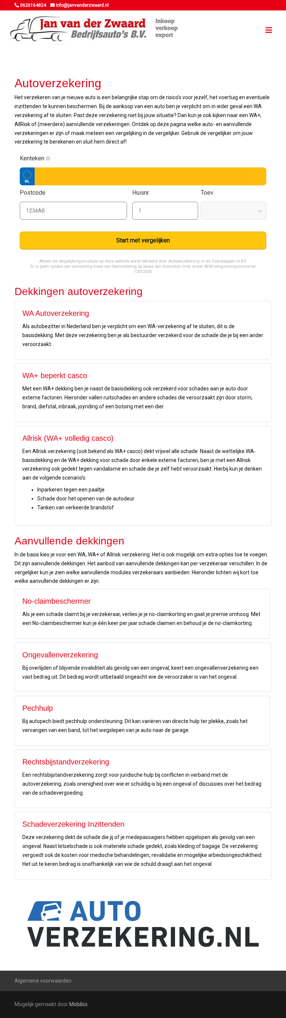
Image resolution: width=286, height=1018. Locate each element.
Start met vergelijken (143, 240)
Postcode (33, 192)
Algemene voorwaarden (43, 981)
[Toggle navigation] (269, 30)
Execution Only (176, 266)
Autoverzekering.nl (186, 261)
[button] (48, 158)
